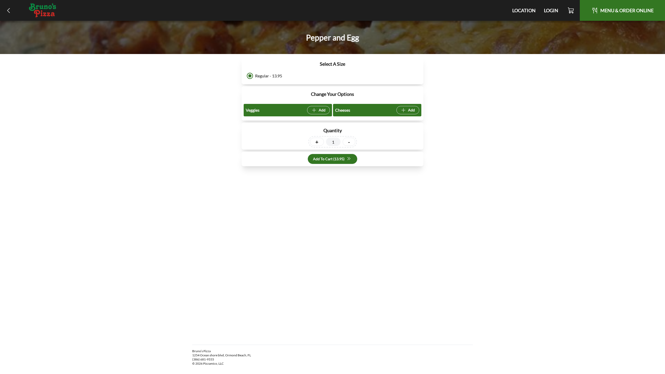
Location (524, 10)
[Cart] (571, 10)
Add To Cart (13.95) (328, 159)
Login (551, 10)
